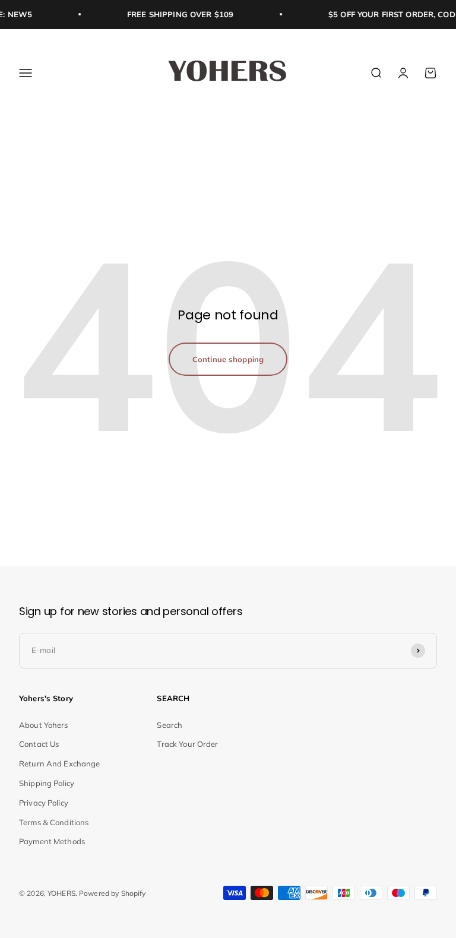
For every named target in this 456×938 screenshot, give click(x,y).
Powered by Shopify (112, 893)
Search (169, 725)
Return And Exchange (59, 763)
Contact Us (39, 744)
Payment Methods (52, 841)
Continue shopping (228, 359)
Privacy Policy (43, 802)
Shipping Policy (46, 783)
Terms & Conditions (53, 822)
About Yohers (43, 725)
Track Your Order (187, 744)
